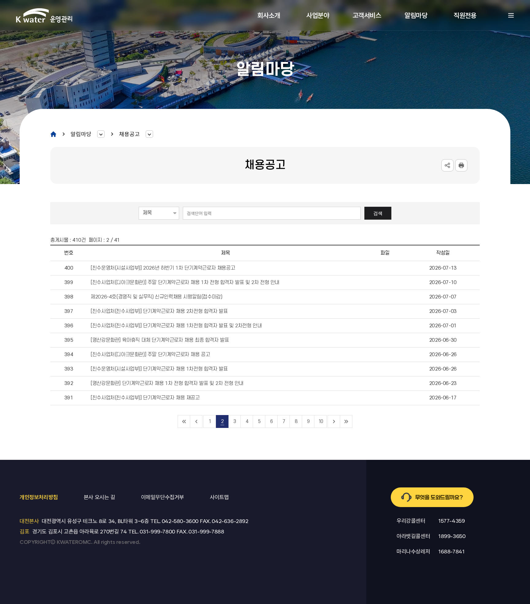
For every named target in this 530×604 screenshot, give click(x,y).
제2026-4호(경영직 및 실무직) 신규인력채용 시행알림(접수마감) (156, 297)
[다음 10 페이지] (334, 421)
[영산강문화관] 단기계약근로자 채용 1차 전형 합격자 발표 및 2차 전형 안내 (167, 383)
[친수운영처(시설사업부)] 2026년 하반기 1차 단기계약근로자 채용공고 (162, 268)
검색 (377, 213)
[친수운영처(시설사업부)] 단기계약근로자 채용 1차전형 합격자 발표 (159, 369)
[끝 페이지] (346, 421)
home (53, 134)
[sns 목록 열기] (447, 165)
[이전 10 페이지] (196, 421)
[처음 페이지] (184, 421)
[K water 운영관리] (44, 15)
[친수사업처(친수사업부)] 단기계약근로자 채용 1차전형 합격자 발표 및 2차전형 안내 (176, 326)
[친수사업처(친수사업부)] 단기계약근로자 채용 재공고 (144, 398)
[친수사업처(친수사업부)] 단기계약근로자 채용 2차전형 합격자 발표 (159, 311)
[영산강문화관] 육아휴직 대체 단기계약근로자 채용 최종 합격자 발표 (159, 340)
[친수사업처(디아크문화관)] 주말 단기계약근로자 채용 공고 (150, 354)
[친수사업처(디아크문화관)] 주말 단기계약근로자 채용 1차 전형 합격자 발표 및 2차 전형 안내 (184, 282)
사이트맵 (511, 15)
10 (320, 421)
